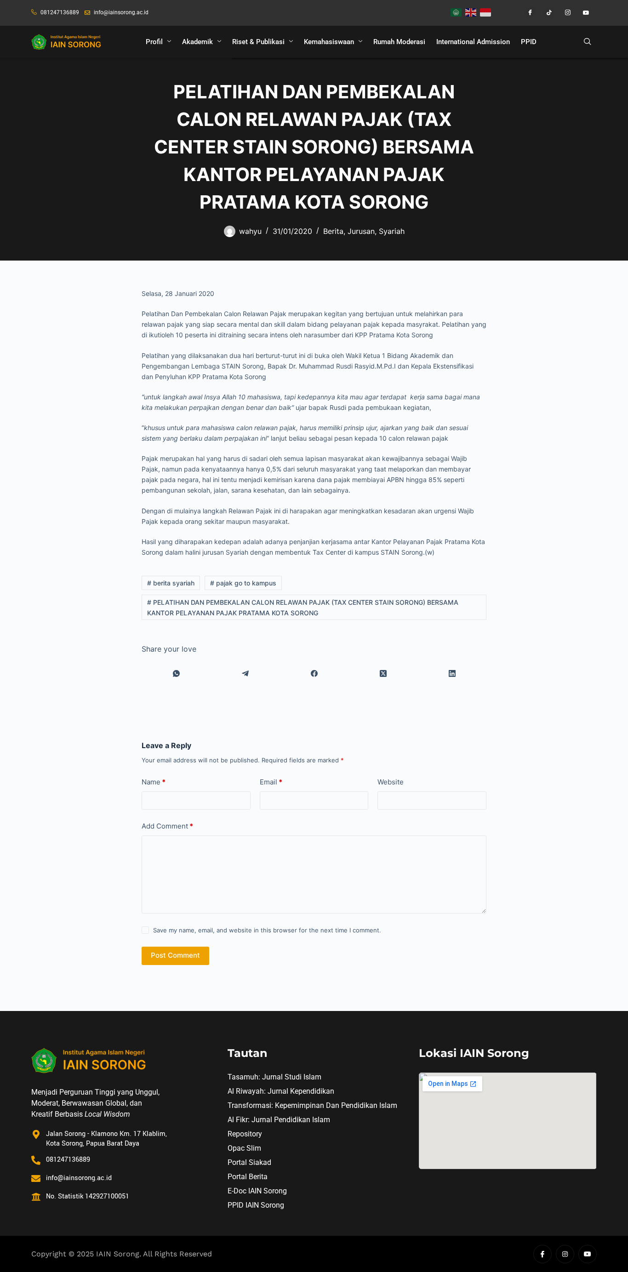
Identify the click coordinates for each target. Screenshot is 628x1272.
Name (154, 782)
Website (390, 782)
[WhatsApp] (176, 673)
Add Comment (167, 826)
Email (271, 782)
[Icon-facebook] (542, 1254)
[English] (471, 11)
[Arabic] (456, 11)
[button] (587, 42)
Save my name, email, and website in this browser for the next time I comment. (267, 930)
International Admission (473, 42)
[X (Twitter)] (382, 673)
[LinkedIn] (451, 673)
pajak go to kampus (243, 583)
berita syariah (170, 583)
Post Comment (175, 955)
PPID (529, 42)
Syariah (392, 231)
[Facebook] (526, 13)
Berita (333, 231)
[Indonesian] (486, 11)
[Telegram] (245, 673)
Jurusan (361, 231)
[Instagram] (564, 13)
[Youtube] (582, 13)
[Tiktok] (545, 13)
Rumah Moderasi (399, 42)
